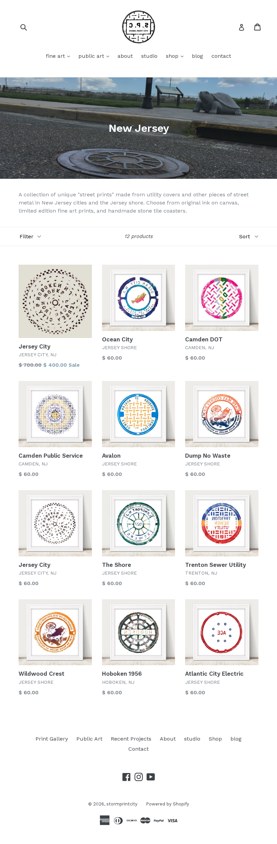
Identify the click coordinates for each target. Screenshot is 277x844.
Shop (215, 739)
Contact (138, 749)
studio (149, 56)
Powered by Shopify (167, 803)
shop (176, 55)
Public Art (89, 739)
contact (221, 56)
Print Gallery (51, 739)
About (168, 739)
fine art (59, 55)
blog (197, 56)
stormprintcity (121, 803)
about (125, 56)
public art (95, 55)
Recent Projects (131, 739)
